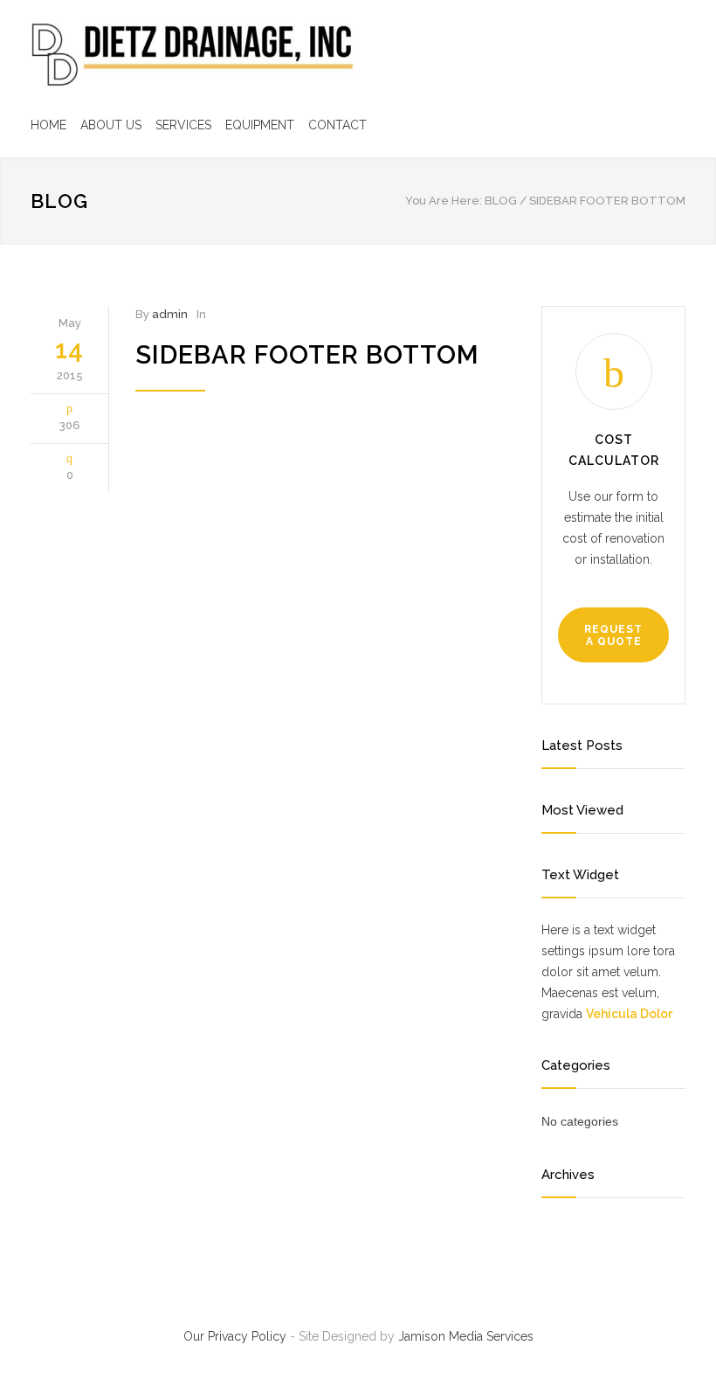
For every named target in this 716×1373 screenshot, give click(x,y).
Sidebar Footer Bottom (307, 355)
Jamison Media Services (466, 1336)
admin (170, 314)
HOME (48, 125)
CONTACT (337, 125)
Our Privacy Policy (234, 1336)
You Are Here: (443, 200)
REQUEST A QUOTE (613, 635)
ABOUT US (110, 125)
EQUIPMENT (259, 125)
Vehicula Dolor (629, 1014)
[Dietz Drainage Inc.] (192, 55)
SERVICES (183, 125)
